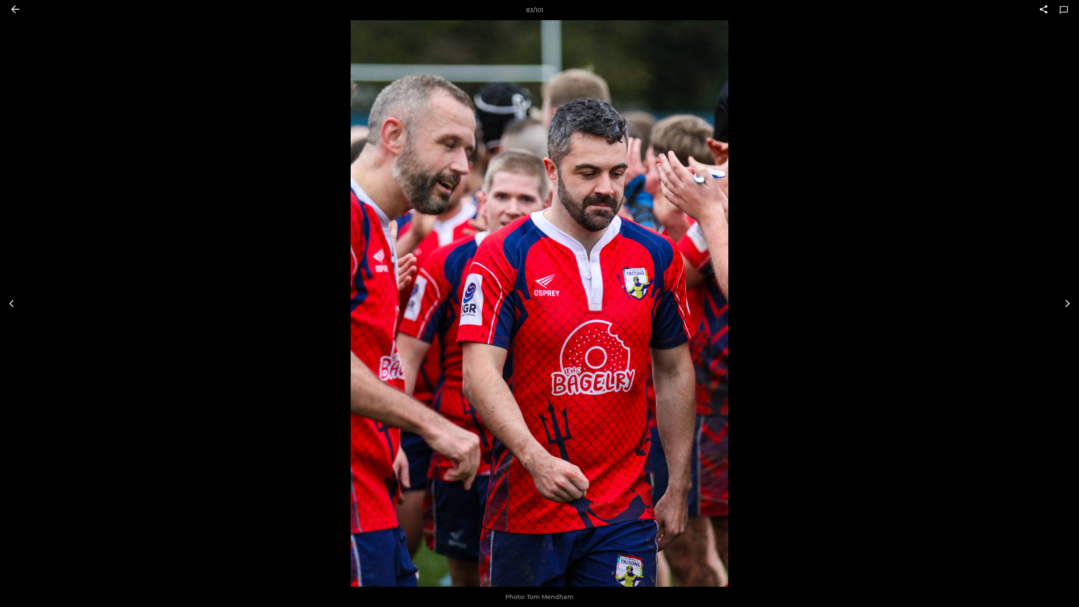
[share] (1044, 10)
